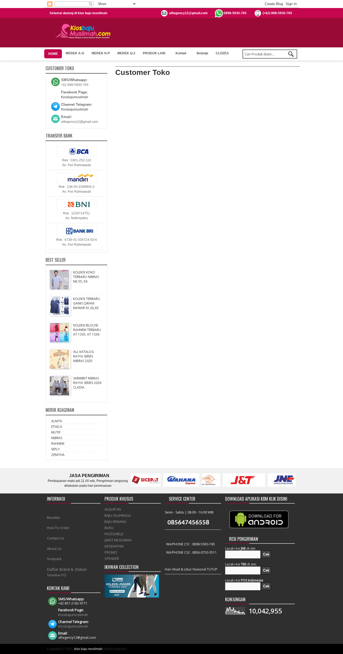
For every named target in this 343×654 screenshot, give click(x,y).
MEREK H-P (101, 53)
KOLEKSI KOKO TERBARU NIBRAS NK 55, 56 (86, 277)
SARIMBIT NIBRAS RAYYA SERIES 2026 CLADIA (87, 383)
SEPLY (55, 449)
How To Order (58, 527)
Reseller (53, 517)
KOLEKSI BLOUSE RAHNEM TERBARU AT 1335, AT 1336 (87, 330)
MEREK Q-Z (126, 53)
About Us (54, 548)
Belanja (202, 53)
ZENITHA (58, 455)
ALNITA (56, 421)
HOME (53, 54)
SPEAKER (112, 558)
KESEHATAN (114, 546)
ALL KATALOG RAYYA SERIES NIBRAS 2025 (83, 356)
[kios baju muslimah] (84, 31)
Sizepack (54, 558)
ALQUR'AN (113, 509)
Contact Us (55, 538)
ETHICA (56, 426)
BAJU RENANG (115, 521)
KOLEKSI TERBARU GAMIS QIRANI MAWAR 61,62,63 (86, 303)
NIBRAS (56, 438)
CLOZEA (222, 53)
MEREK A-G (75, 53)
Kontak (181, 53)
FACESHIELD (114, 533)
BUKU (109, 527)
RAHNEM (57, 443)
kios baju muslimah (88, 649)
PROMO (111, 552)
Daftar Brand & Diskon (67, 569)
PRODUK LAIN (154, 53)
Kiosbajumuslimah (74, 97)
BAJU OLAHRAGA (118, 515)
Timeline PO (56, 575)
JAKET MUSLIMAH (118, 540)
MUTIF (56, 432)
